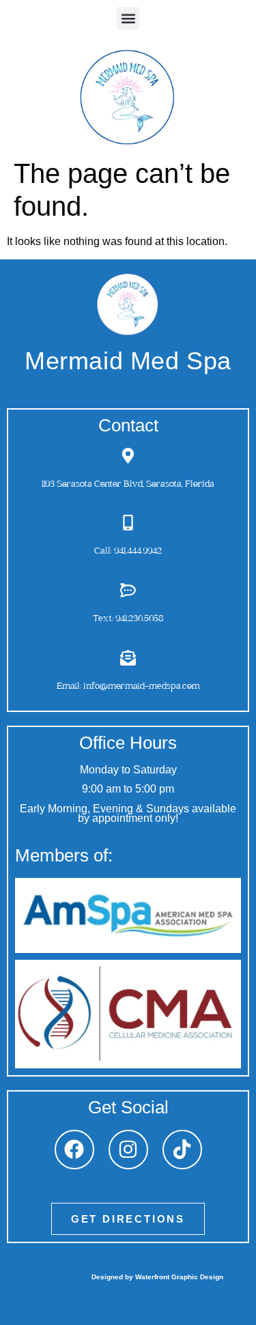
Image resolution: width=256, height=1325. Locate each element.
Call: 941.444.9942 (128, 551)
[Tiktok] (182, 1149)
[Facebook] (74, 1149)
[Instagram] (128, 1149)
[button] (128, 18)
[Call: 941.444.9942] (128, 522)
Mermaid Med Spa (128, 361)
